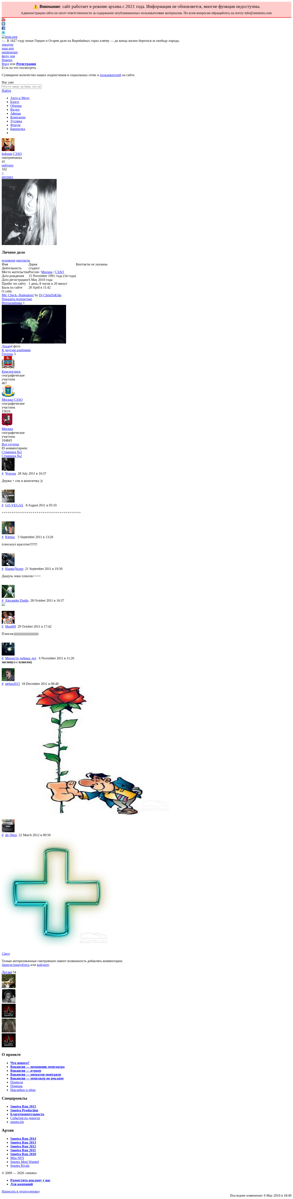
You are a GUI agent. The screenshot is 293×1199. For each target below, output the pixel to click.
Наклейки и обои (23, 1090)
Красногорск (11, 371)
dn (7, 835)
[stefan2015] (8, 680)
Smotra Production (24, 1110)
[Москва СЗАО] (8, 396)
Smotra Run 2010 (23, 1154)
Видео (15, 109)
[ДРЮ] (9, 1002)
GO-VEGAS (14, 505)
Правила (16, 1082)
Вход (5, 64)
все (7, 953)
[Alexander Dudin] (8, 596)
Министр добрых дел (20, 658)
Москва (46, 272)
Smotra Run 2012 (23, 1146)
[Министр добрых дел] (8, 654)
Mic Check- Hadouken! (18, 295)
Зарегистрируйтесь (16, 965)
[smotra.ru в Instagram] (9, 37)
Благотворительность (27, 1114)
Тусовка (16, 121)
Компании (18, 117)
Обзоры (16, 105)
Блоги (14, 102)
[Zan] (9, 1046)
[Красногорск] (8, 367)
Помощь (16, 1086)
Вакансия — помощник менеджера (37, 1067)
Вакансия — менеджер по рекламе (37, 1078)
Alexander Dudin (17, 600)
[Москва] (7, 425)
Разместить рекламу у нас (30, 1180)
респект (7, 177)
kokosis (7, 154)
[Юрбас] (8, 533)
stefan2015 (12, 684)
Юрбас (10, 537)
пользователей (110, 75)
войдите (43, 965)
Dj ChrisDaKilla (50, 295)
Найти (6, 90)
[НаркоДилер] (8, 565)
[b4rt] (9, 987)
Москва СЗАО (12, 399)
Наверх (7, 60)
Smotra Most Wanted (24, 1162)
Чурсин (10, 473)
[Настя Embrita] (9, 1016)
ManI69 (10, 626)
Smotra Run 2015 (23, 1106)
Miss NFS (17, 1158)
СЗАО (17, 154)
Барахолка (17, 129)
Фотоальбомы (12, 303)
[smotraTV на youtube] (3, 20)
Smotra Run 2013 (23, 1142)
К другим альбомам (16, 350)
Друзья (7, 972)
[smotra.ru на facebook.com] (3, 28)
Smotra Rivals (19, 1165)
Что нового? (19, 1063)
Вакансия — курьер (25, 1070)
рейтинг (8, 165)
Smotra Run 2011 (23, 1150)
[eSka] (9, 1031)
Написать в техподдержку (21, 1191)
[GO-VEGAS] (8, 501)
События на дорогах (25, 1118)
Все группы (10, 444)
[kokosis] (8, 150)
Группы (7, 354)
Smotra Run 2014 (23, 1138)
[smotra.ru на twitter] (3, 33)
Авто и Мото (19, 98)
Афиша (15, 113)
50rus (13, 835)
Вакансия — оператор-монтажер (35, 1074)
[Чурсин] (8, 469)
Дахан (6, 346)
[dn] (8, 831)
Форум (15, 125)
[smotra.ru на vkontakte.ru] (3, 24)
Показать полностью (17, 299)
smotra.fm (17, 1122)
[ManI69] (8, 622)
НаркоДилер (14, 569)
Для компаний (21, 1184)
